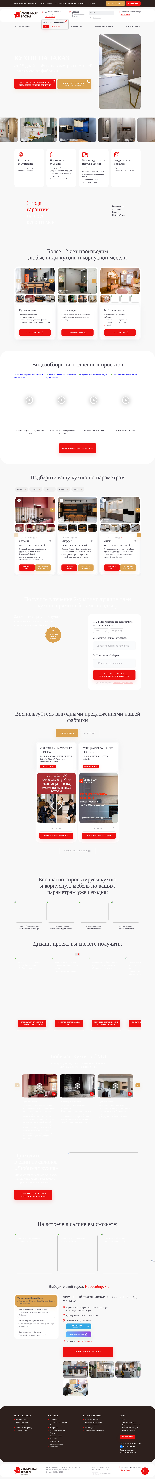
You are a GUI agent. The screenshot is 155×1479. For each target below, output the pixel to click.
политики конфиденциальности (123, 683)
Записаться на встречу (88, 1352)
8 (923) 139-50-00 (83, 1320)
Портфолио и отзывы (58, 1422)
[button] (51, 281)
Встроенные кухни (92, 1419)
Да (46, 26)
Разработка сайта (105, 1473)
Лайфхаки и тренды (129, 1427)
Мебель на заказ (20, 3)
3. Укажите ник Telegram (106, 655)
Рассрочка (54, 1427)
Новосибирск (50, 17)
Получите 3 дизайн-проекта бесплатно (78, 14)
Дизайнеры (54, 1441)
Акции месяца (67, 733)
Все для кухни (133, 26)
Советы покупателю (129, 1422)
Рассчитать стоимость (74, 84)
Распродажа (89, 733)
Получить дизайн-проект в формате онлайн (106, 1023)
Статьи (52, 1433)
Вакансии (81, 3)
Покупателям (59, 3)
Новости (53, 1438)
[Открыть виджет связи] (145, 1471)
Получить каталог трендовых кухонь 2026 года (114, 675)
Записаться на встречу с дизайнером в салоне (32, 1023)
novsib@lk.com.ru (84, 1341)
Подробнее (56, 828)
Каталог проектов (92, 1416)
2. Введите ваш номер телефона (110, 637)
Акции (49, 3)
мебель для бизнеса (115, 3)
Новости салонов (128, 1430)
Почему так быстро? (58, 179)
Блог (123, 1419)
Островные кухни (92, 1425)
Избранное (97, 18)
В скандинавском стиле (94, 1430)
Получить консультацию (56, 835)
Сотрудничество (56, 1444)
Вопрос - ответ (56, 1436)
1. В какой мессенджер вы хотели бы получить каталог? (113, 623)
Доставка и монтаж (57, 1430)
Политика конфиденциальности (57, 1469)
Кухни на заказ (22, 26)
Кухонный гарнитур (27, 537)
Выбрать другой (56, 26)
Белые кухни (90, 1427)
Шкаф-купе (76, 26)
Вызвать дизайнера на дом (69, 1023)
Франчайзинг (133, 3)
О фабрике (32, 3)
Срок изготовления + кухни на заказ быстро (128, 1451)
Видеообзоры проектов (130, 1425)
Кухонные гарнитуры (93, 1422)
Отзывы (41, 3)
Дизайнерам (71, 3)
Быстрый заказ (27, 567)
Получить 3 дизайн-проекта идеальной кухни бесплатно (35, 84)
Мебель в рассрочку (104, 26)
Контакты (91, 3)
